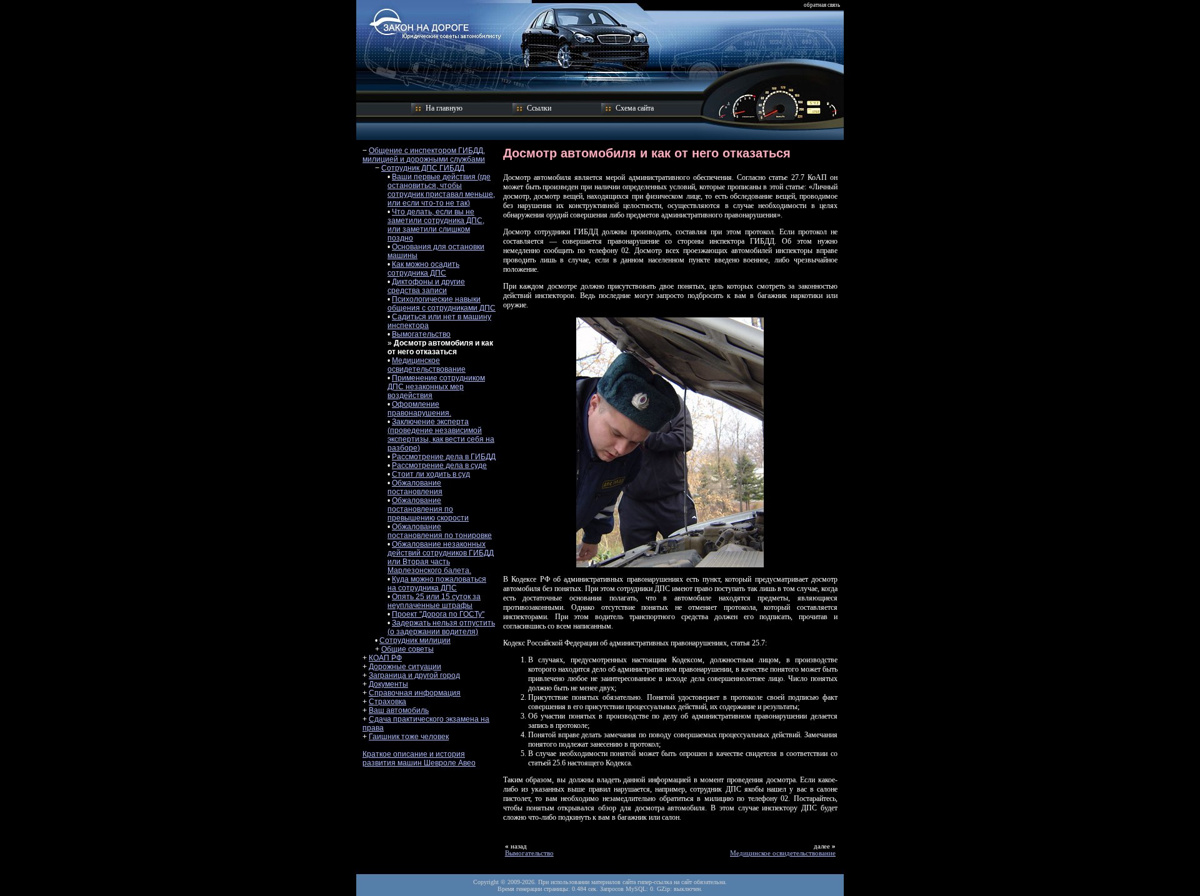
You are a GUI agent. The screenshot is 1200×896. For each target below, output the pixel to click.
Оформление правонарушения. (419, 408)
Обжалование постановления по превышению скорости (428, 509)
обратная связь (822, 5)
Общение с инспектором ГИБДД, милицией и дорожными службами (423, 155)
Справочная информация (415, 693)
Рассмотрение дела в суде (439, 465)
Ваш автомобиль (399, 710)
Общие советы (407, 649)
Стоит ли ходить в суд (431, 474)
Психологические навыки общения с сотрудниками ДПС (442, 303)
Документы (388, 684)
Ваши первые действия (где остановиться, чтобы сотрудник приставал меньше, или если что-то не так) (441, 189)
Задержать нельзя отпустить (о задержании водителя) (441, 627)
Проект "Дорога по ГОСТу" (438, 614)
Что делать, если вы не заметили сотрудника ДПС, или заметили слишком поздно (436, 224)
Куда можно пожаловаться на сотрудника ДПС (437, 583)
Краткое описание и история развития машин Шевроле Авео (419, 758)
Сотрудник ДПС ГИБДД (422, 168)
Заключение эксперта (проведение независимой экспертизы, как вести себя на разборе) (441, 434)
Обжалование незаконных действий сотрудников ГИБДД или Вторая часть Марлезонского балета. (441, 557)
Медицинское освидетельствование (427, 365)
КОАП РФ (385, 658)
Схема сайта (635, 108)
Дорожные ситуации (405, 666)
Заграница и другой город (414, 675)
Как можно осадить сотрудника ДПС (423, 268)
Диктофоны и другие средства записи (426, 286)
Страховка (387, 701)
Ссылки (539, 108)
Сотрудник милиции (415, 640)
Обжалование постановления (415, 487)
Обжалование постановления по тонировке (440, 531)
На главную (444, 108)
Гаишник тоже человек (409, 736)
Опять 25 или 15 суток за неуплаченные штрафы (434, 601)
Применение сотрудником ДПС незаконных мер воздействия (436, 387)
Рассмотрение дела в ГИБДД (444, 456)
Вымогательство (421, 334)
